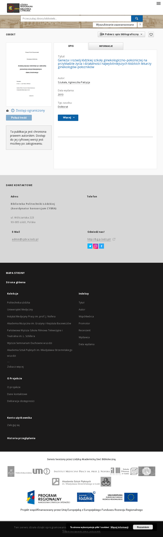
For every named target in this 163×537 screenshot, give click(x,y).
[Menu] (158, 3)
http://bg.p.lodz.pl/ (99, 239)
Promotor (84, 323)
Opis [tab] (71, 46)
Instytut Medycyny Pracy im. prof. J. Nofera (31, 316)
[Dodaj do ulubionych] (151, 34)
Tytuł (81, 302)
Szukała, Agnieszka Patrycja (74, 82)
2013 (60, 94)
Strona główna (16, 282)
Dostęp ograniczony (30, 110)
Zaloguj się (13, 425)
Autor (82, 309)
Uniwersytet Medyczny (20, 309)
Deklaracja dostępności (20, 401)
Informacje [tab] (106, 46)
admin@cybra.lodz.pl (25, 239)
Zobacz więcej (15, 366)
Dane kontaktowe (17, 394)
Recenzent (84, 330)
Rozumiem (143, 527)
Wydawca (84, 337)
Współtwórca (86, 316)
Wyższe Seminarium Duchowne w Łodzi (29, 343)
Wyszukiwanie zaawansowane (115, 24)
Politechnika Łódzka (18, 302)
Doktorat (63, 106)
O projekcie (14, 387)
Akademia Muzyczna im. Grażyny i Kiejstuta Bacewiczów (39, 323)
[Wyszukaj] (137, 18)
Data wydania (86, 344)
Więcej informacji (119, 527)
